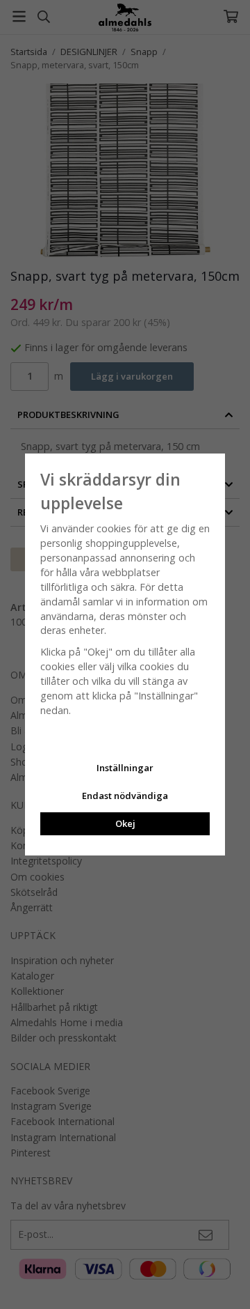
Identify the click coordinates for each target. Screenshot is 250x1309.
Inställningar (125, 767)
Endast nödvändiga (125, 795)
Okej (125, 823)
